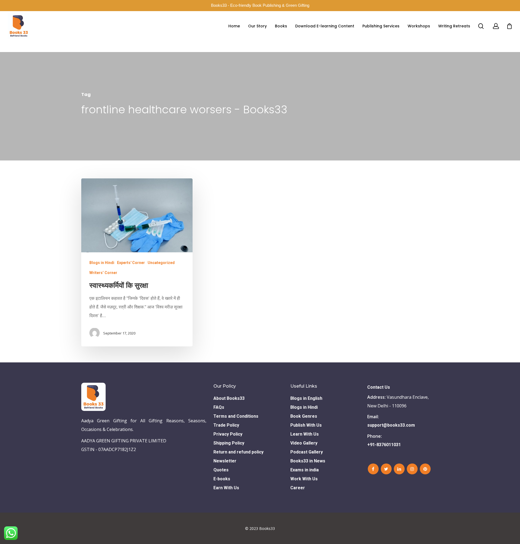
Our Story (257, 26)
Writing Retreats (454, 26)
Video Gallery (303, 443)
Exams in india (304, 469)
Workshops (419, 26)
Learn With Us (304, 434)
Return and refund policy (238, 452)
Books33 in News (307, 460)
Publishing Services (380, 26)
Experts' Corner (131, 262)
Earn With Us (226, 487)
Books (281, 26)
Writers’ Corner (103, 272)
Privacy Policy (227, 434)
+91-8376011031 (384, 444)
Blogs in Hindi (101, 262)
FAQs (218, 407)
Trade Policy (226, 425)
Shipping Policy (228, 443)
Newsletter (224, 460)
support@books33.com (391, 425)
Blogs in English (306, 398)
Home (234, 26)
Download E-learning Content (324, 26)
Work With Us (304, 478)
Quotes (221, 469)
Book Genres (303, 416)
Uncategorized (161, 262)
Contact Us (378, 387)
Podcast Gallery (306, 452)
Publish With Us (306, 425)
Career (297, 487)
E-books (221, 478)
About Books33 (229, 398)
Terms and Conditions (235, 416)
